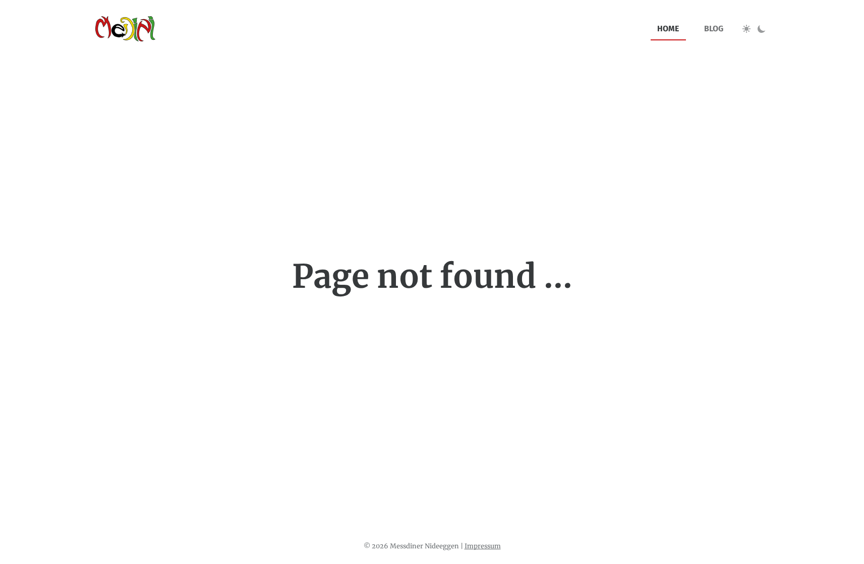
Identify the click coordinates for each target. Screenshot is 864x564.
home (668, 28)
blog (713, 28)
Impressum (483, 546)
